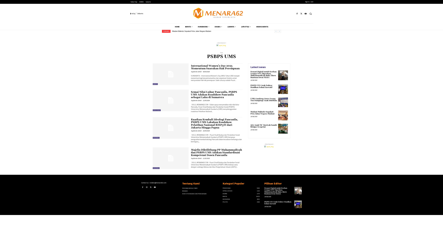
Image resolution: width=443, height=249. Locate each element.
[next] (279, 31)
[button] (310, 13)
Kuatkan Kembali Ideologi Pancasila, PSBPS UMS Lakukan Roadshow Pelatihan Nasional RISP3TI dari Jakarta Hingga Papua (214, 123)
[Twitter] (301, 13)
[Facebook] (297, 13)
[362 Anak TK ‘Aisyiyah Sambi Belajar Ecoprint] (283, 129)
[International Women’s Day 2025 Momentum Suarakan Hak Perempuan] (171, 74)
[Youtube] (305, 13)
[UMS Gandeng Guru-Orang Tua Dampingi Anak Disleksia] (283, 102)
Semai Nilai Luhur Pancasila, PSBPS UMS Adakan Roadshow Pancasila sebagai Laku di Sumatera (214, 95)
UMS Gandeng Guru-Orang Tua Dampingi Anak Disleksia (263, 100)
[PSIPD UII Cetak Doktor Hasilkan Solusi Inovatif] (283, 89)
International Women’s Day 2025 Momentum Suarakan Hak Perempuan (215, 67)
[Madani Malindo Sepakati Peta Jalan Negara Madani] (283, 115)
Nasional (156, 138)
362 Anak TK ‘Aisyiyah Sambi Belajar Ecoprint (189, 31)
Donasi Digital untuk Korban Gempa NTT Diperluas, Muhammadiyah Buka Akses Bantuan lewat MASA (263, 75)
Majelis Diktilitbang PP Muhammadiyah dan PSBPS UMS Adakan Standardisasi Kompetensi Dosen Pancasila (216, 152)
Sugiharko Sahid (196, 72)
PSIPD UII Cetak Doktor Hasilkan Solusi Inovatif (261, 86)
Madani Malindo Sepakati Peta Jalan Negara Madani (262, 113)
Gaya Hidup (156, 110)
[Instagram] (146, 187)
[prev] (275, 31)
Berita (155, 84)
